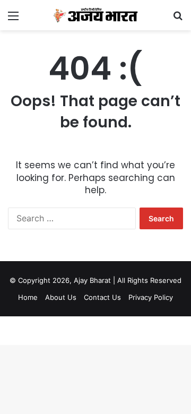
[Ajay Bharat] (95, 15)
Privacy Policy (150, 297)
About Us (60, 297)
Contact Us (102, 297)
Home (28, 297)
